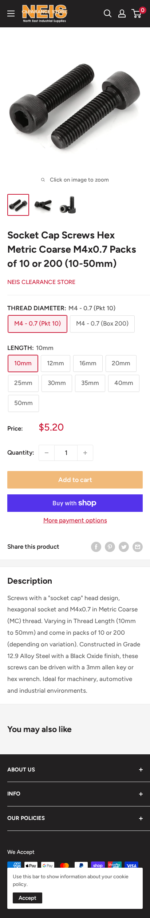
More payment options (75, 520)
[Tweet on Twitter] (124, 547)
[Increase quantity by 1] (85, 452)
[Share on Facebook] (96, 547)
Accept (27, 898)
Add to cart (75, 480)
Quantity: (20, 452)
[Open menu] (11, 13)
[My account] (122, 13)
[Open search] (108, 13)
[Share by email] (138, 547)
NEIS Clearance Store (41, 282)
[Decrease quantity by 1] (46, 452)
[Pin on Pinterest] (110, 547)
